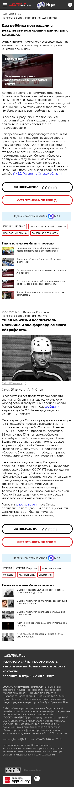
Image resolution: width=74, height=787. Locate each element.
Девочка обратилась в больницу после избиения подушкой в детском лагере (38, 249)
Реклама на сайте (16, 661)
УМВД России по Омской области (37, 173)
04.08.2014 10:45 (11, 14)
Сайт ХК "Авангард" (14, 383)
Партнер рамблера (32, 770)
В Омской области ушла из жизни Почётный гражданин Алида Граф (40, 591)
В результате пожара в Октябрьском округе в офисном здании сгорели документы (41, 282)
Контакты (10, 671)
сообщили (51, 406)
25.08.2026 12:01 (11, 312)
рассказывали (26, 504)
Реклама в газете (44, 661)
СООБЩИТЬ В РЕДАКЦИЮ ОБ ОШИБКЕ (28, 676)
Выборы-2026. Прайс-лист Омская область (34, 666)
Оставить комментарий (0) (37, 200)
